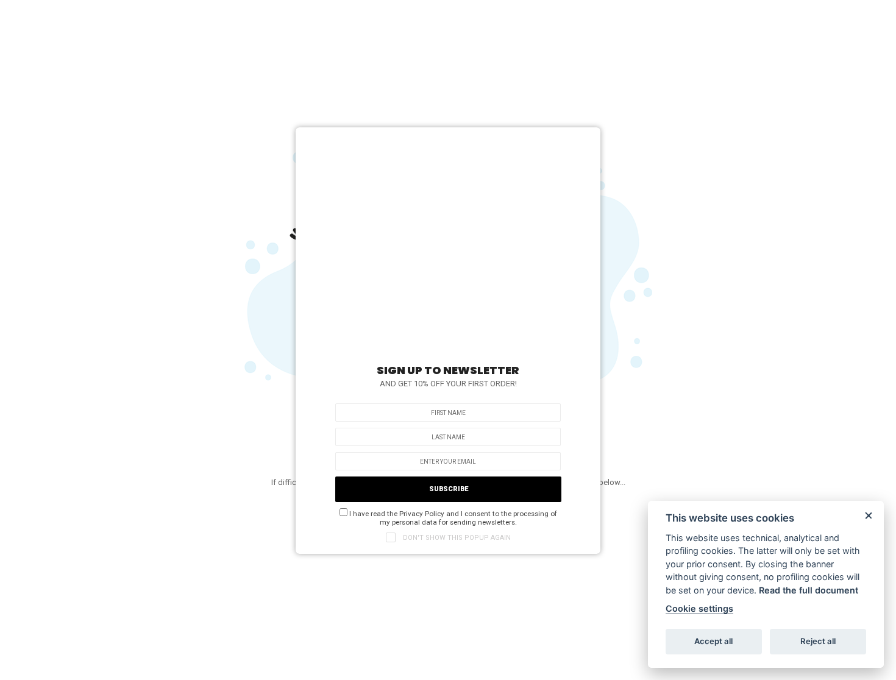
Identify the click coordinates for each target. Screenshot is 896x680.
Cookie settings (699, 608)
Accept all (713, 641)
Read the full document (808, 590)
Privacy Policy (421, 513)
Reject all (818, 641)
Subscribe (448, 489)
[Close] (585, 139)
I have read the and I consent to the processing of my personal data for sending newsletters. (452, 517)
